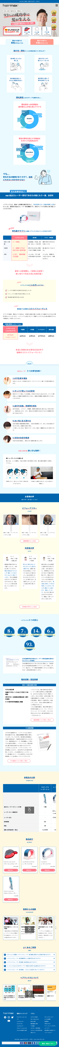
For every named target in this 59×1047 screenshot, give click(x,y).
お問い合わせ (47, 1023)
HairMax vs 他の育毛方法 (36, 1030)
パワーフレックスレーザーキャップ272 (14, 864)
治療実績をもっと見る (29, 541)
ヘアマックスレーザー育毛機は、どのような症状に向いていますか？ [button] (26, 970)
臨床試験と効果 (34, 1023)
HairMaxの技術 (34, 1017)
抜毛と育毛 (33, 1021)
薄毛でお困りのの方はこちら (42, 42)
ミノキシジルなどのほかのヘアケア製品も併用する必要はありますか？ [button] (26, 966)
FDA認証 (33, 1026)
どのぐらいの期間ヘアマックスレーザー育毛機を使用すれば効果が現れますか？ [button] (29, 954)
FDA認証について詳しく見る (18, 761)
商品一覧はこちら (48, 1044)
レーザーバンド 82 (27, 864)
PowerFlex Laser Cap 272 (9, 861)
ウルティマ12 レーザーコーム (12, 893)
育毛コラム (33, 1032)
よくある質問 (47, 1019)
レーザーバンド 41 (46, 864)
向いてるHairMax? (35, 1019)
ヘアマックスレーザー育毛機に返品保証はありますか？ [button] (22, 962)
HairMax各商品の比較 (22, 1030)
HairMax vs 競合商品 (35, 1028)
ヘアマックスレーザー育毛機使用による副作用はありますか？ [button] (24, 958)
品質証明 (46, 1021)
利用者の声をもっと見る (29, 607)
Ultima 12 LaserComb (9, 891)
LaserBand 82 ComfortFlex (28, 861)
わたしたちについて (48, 1017)
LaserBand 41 (44, 861)
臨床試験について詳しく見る (42, 720)
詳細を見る (10, 870)
